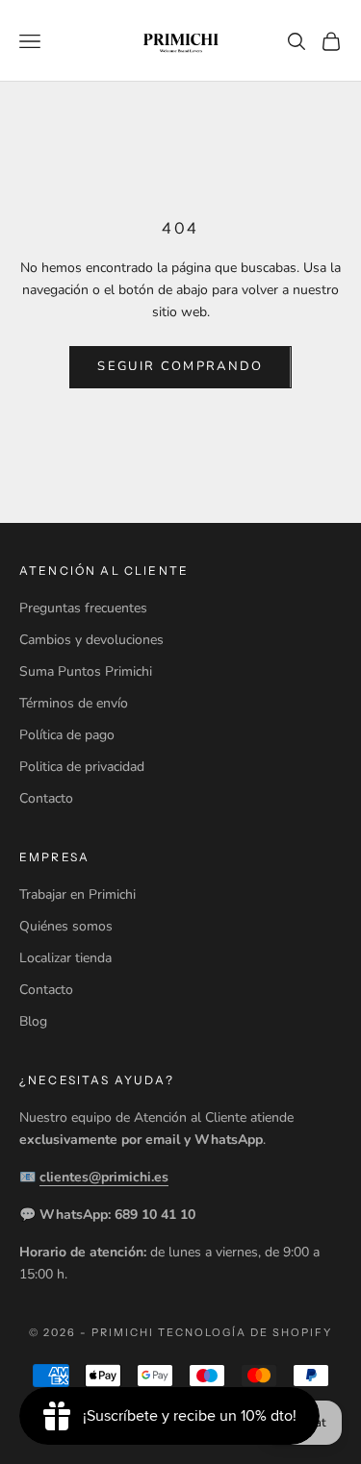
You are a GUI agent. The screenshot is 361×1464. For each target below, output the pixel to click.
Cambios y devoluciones (91, 640)
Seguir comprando (180, 366)
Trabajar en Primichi (77, 894)
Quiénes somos (66, 926)
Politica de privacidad (81, 766)
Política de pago (67, 735)
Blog (33, 1021)
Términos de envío (73, 703)
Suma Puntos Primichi (85, 671)
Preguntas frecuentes (83, 608)
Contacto (46, 798)
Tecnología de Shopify (245, 1332)
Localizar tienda (65, 958)
